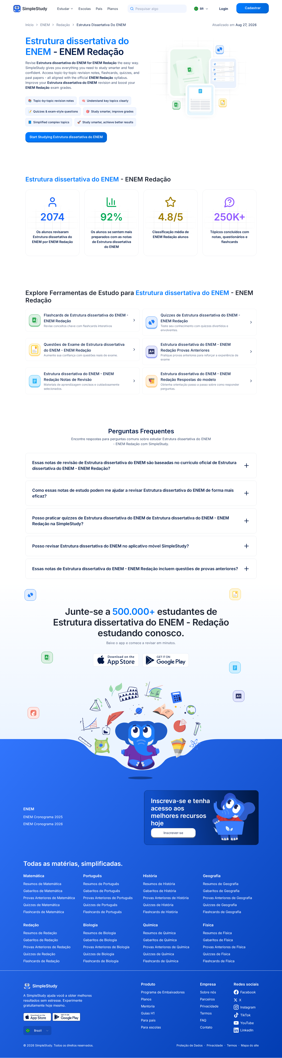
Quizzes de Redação (39, 954)
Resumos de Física (217, 933)
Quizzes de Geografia (220, 905)
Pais (99, 9)
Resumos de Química (159, 933)
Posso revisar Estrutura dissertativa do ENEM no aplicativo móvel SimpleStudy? (110, 546)
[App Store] (116, 660)
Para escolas (151, 1027)
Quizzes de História (158, 905)
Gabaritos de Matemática (42, 891)
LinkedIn (246, 1030)
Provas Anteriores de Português (108, 898)
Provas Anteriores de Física (224, 947)
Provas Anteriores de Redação (47, 947)
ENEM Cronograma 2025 (43, 817)
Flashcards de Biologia (100, 961)
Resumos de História (159, 884)
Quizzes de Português (100, 905)
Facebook (248, 992)
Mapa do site (250, 1045)
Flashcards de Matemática (43, 912)
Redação (63, 25)
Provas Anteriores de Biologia (106, 947)
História (150, 876)
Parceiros (207, 999)
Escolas (84, 9)
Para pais (148, 1020)
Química (150, 925)
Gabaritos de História (159, 891)
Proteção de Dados (190, 1045)
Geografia (211, 876)
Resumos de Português (101, 884)
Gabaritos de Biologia (100, 940)
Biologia (90, 925)
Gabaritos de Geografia (221, 891)
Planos (112, 9)
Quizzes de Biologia (98, 954)
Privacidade (209, 1006)
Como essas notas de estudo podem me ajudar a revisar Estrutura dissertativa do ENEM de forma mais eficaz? (133, 493)
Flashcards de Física (219, 961)
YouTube (247, 1023)
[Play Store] (165, 660)
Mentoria (148, 1006)
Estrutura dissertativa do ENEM (101, 25)
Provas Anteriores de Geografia (227, 898)
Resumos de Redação (40, 933)
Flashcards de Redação (41, 961)
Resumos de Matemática (42, 884)
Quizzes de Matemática (41, 905)
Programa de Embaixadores (163, 992)
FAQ (203, 1020)
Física (208, 925)
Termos (206, 1013)
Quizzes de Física (216, 954)
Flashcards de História (160, 912)
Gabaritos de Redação (40, 940)
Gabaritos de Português (101, 891)
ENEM (45, 25)
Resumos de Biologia (99, 933)
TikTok (245, 1015)
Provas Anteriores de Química (166, 947)
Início (29, 25)
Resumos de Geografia (220, 884)
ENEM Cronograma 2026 (43, 824)
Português (92, 876)
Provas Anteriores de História (166, 898)
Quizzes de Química (158, 954)
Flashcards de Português (102, 912)
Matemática (33, 876)
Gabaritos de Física (218, 940)
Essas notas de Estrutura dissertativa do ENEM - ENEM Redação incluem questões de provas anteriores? (135, 568)
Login (223, 9)
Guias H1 (148, 1013)
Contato (206, 1027)
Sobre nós (208, 992)
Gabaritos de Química (160, 940)
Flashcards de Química (160, 961)
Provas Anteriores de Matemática (49, 898)
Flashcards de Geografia (222, 912)
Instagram (248, 1007)
